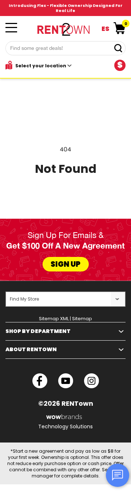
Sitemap (82, 318)
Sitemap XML (54, 318)
